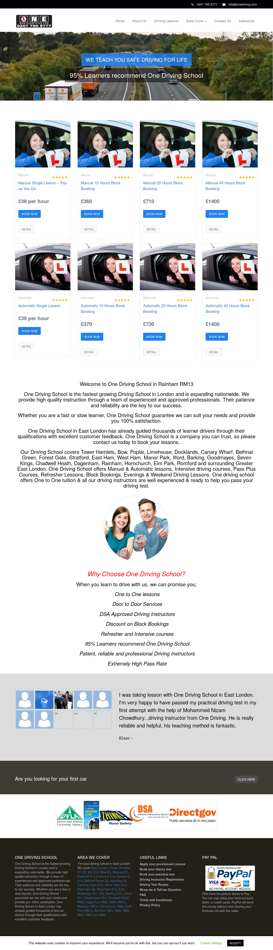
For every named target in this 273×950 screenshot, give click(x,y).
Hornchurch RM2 (111, 906)
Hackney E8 (118, 880)
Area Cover (195, 20)
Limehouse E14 (104, 876)
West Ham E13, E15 (110, 889)
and (151, 900)
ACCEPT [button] (235, 943)
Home (120, 20)
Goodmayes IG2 (95, 898)
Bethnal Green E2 (96, 880)
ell (160, 889)
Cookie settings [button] (211, 943)
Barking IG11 (114, 893)
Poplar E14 (84, 876)
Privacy (145, 905)
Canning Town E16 (90, 885)
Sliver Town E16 (115, 885)
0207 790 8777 (206, 4)
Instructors (246, 20)
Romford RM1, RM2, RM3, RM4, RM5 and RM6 (103, 912)
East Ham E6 (86, 889)
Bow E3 (105, 872)
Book (143, 869)
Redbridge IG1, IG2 (90, 893)
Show (144, 889)
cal (166, 874)
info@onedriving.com (242, 4)
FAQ (143, 895)
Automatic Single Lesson (39, 305)
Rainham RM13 (88, 906)
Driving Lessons (166, 20)
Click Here (246, 779)
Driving (145, 879)
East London (99, 868)
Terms (144, 900)
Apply (144, 864)
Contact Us (222, 20)
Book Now (29, 214)
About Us (139, 20)
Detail (26, 229)
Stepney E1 (120, 872)
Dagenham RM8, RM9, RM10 (106, 902)
